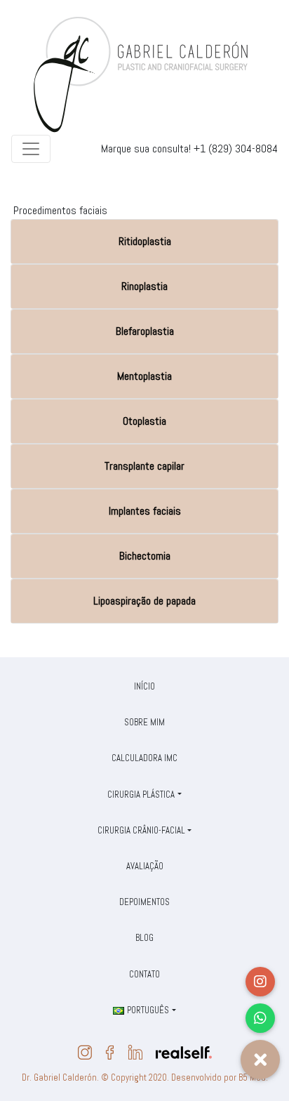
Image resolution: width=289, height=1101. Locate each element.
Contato (144, 974)
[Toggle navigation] (31, 149)
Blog (144, 938)
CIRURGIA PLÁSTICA (141, 794)
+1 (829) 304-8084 (236, 148)
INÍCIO (144, 686)
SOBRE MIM (144, 722)
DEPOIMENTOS (144, 902)
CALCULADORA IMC (144, 758)
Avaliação (144, 866)
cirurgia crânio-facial (141, 830)
